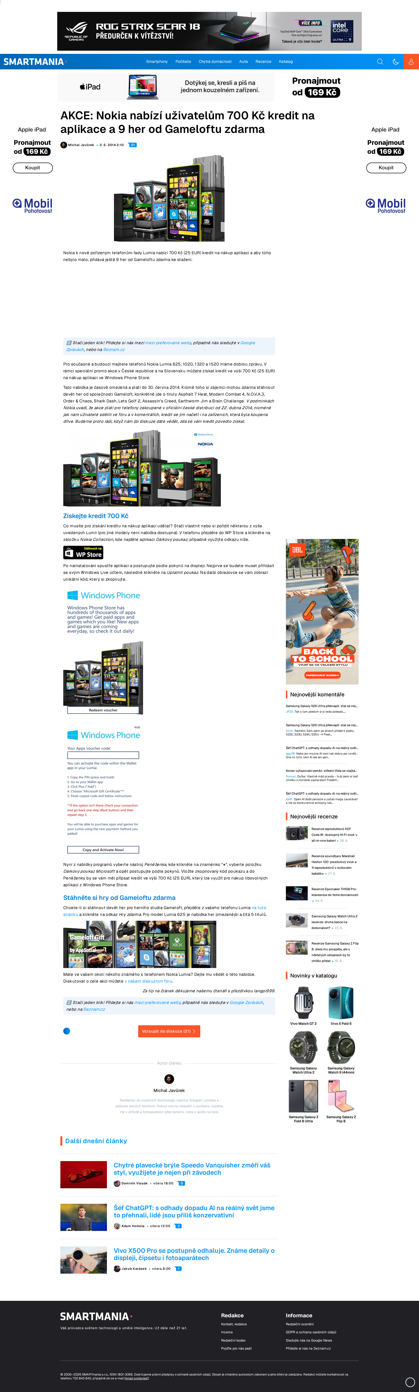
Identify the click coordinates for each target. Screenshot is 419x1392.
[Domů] (35, 61)
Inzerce (227, 1332)
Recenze (263, 61)
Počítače (183, 61)
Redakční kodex (233, 1340)
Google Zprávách (246, 1002)
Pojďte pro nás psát (236, 1348)
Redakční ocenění (300, 1324)
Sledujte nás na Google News (309, 1340)
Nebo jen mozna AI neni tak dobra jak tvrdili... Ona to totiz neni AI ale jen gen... (321, 755)
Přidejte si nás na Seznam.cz (308, 1348)
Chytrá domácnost (215, 61)
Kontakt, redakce (234, 1324)
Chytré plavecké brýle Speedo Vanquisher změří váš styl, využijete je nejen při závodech (192, 1169)
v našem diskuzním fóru (148, 981)
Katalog (286, 61)
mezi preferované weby (168, 342)
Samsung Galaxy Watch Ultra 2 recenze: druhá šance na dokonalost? (334, 922)
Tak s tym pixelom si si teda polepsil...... (316, 712)
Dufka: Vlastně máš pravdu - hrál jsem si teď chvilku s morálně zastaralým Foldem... (322, 778)
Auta (243, 61)
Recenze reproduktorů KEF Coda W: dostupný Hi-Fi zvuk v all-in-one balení (334, 835)
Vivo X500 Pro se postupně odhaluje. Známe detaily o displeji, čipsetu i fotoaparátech (194, 1254)
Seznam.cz (114, 349)
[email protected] (136, 1378)
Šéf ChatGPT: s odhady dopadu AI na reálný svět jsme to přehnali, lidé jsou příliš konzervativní (194, 1211)
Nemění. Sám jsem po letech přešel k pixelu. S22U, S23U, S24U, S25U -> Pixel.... (320, 732)
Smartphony (157, 61)
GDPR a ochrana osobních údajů (311, 1332)
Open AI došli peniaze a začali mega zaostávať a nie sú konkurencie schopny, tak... (322, 801)
